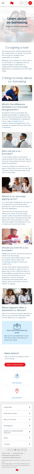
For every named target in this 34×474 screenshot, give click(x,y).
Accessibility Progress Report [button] (11, 455)
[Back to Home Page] (11, 3)
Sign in (30, 3)
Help (26, 3)
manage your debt (11, 262)
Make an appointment (15, 364)
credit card (13, 123)
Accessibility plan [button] (18, 453)
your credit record (11, 216)
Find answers (17, 383)
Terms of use (6, 453)
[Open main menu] (3, 3)
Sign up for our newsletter (13, 336)
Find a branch (17, 398)
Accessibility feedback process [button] (11, 457)
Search (21, 3)
